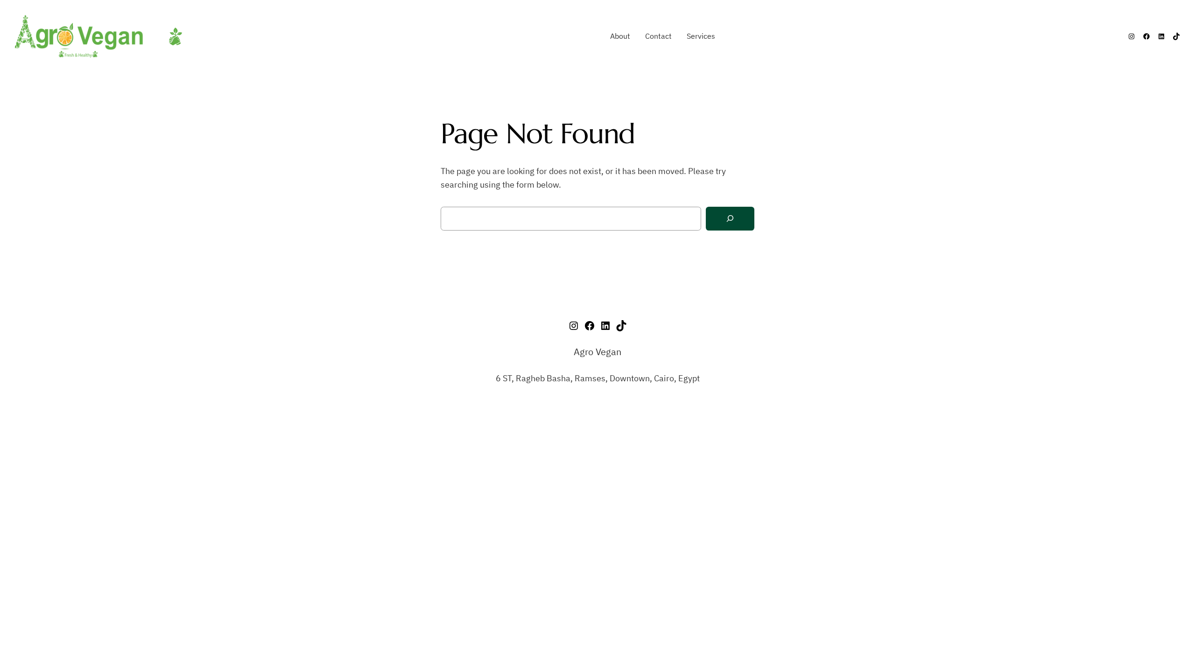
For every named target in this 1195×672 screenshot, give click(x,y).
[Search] (730, 219)
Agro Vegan (597, 351)
